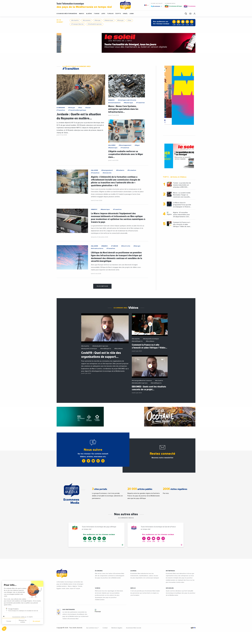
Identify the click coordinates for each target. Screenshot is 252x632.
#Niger (137, 145)
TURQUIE (110, 13)
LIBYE (103, 13)
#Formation (132, 170)
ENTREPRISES (170, 570)
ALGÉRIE (89, 13)
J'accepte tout (22, 622)
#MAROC (111, 100)
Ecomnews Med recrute (133, 628)
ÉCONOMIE (98, 570)
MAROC (81, 13)
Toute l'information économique (84, 5)
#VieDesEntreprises (95, 24)
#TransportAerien (77, 24)
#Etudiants (120, 170)
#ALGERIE (111, 145)
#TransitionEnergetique (77, 110)
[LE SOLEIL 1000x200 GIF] (126, 43)
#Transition (61, 110)
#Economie (87, 20)
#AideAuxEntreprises (100, 346)
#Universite (107, 173)
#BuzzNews (118, 348)
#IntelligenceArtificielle (127, 100)
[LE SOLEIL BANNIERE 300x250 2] (179, 156)
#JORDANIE (61, 107)
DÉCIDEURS (170, 588)
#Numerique (109, 20)
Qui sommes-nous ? (92, 628)
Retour (9, 622)
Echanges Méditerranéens (67, 13)
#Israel (88, 107)
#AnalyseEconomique (89, 348)
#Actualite (75, 20)
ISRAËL (125, 13)
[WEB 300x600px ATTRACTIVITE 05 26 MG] (179, 95)
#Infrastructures (97, 248)
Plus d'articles (102, 286)
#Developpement (125, 145)
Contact (105, 628)
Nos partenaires (69, 609)
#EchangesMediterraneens (142, 380)
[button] (4, 628)
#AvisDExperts (105, 348)
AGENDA (133, 570)
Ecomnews (155, 6)
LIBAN (132, 13)
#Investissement (114, 102)
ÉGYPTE (118, 13)
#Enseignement (107, 170)
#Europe (97, 20)
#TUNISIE (114, 246)
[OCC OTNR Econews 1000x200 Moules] (126, 416)
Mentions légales (116, 628)
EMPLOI (133, 588)
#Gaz (129, 20)
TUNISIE (96, 13)
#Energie (120, 20)
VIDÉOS (97, 588)
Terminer (36, 622)
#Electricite (125, 246)
